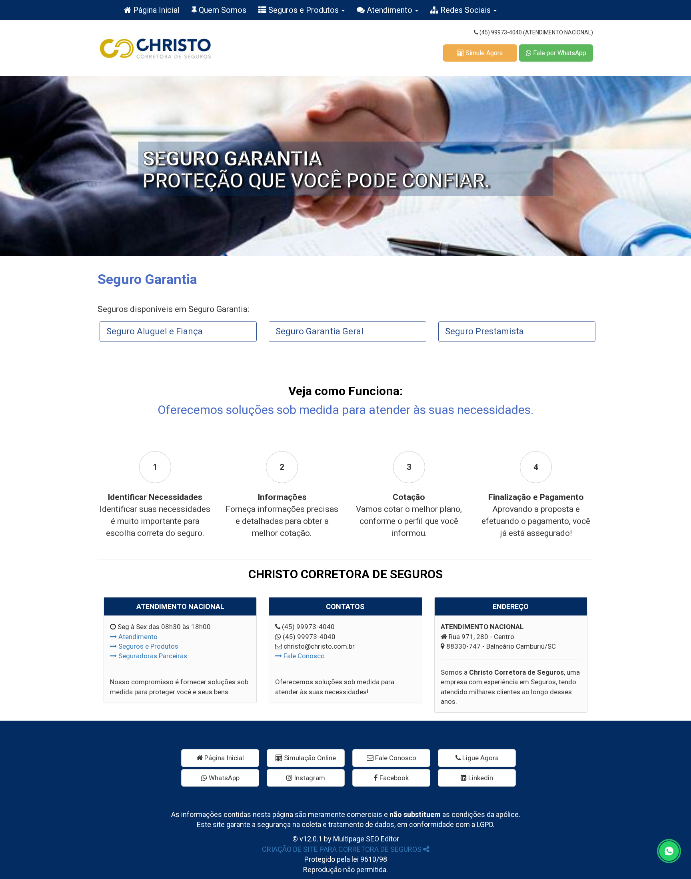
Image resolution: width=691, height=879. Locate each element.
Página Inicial (155, 10)
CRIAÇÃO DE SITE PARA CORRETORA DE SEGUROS (342, 849)
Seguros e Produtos (303, 10)
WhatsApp (223, 778)
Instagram (308, 778)
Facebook (393, 778)
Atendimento (389, 10)
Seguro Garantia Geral (319, 331)
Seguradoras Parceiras (152, 656)
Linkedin (480, 778)
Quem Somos (221, 10)
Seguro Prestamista (484, 331)
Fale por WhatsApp (558, 53)
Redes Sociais (465, 10)
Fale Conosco (303, 656)
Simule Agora (483, 53)
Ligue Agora (480, 758)
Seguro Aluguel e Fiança (154, 331)
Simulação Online (309, 758)
